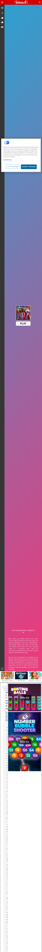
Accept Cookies (29, 167)
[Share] (2, 13)
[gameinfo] (2, 27)
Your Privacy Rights (13, 166)
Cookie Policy (7, 159)
